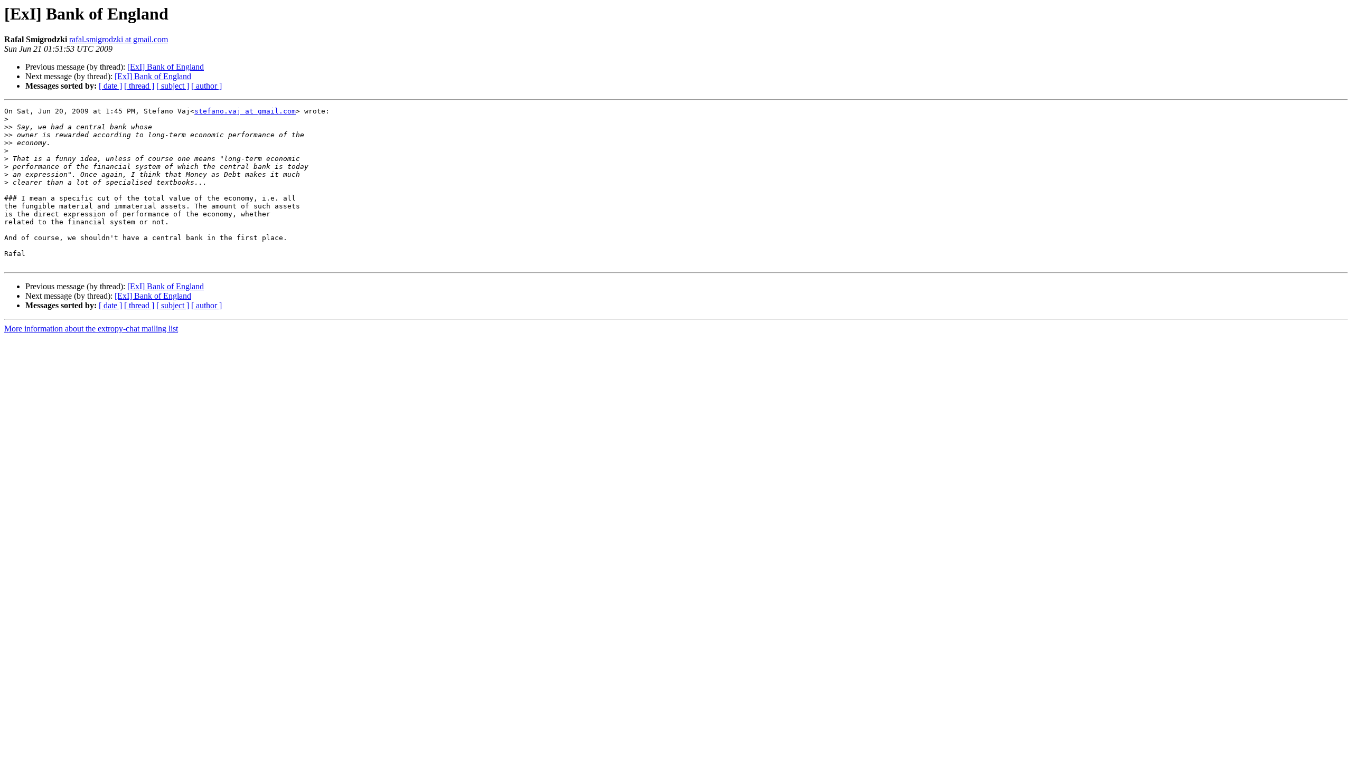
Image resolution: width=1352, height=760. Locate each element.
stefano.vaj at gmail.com (245, 111)
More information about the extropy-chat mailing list (91, 328)
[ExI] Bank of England (165, 66)
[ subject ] (172, 85)
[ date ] (110, 85)
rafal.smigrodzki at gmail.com (118, 39)
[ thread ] (139, 85)
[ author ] (206, 85)
